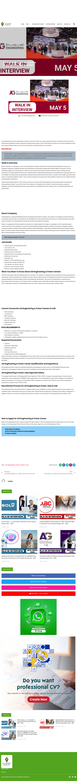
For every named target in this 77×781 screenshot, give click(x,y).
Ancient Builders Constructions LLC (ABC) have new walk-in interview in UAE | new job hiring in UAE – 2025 (65, 721)
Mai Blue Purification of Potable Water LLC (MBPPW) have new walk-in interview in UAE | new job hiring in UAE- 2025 (27, 733)
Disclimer (3, 772)
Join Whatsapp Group (38, 24)
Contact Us (67, 24)
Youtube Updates (50, 24)
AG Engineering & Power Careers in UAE (17, 465)
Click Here (21, 237)
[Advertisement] (38, 10)
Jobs (27, 24)
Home (22, 24)
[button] (60, 465)
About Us (59, 24)
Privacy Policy (4, 769)
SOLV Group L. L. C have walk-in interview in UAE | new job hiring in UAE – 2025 (26, 721)
